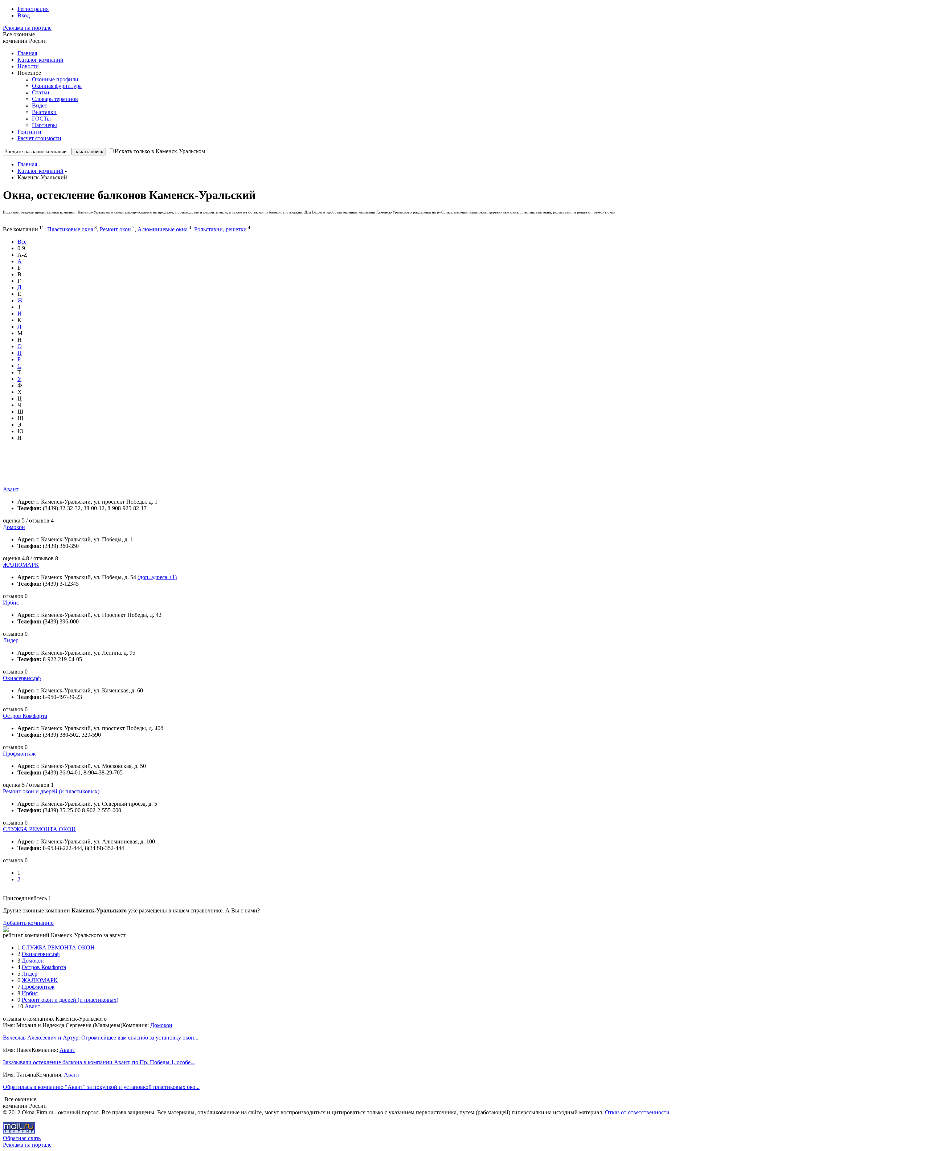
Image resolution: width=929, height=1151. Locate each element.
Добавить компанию (28, 923)
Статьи (40, 92)
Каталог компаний (40, 60)
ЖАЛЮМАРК (21, 565)
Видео (40, 105)
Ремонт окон (115, 229)
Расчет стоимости (39, 138)
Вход (23, 15)
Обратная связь (22, 1138)
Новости (28, 66)
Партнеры (44, 125)
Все (21, 242)
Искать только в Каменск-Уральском (160, 151)
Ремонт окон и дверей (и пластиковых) (51, 791)
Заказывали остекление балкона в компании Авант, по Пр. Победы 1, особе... (99, 1062)
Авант (11, 489)
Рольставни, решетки (220, 229)
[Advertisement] (135, 470)
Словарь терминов (55, 99)
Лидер (11, 640)
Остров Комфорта (25, 716)
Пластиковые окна (70, 229)
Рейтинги (29, 132)
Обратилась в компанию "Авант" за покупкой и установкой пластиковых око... (101, 1087)
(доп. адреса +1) (157, 577)
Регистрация (33, 9)
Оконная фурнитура (57, 86)
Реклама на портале (27, 28)
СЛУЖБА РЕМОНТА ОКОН (39, 829)
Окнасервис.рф (22, 678)
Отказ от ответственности (637, 1112)
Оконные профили (55, 79)
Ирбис (11, 602)
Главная (27, 53)
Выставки (44, 112)
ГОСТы (41, 118)
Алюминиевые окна (163, 229)
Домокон (14, 527)
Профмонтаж (19, 754)
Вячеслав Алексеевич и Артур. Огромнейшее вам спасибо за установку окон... (101, 1037)
